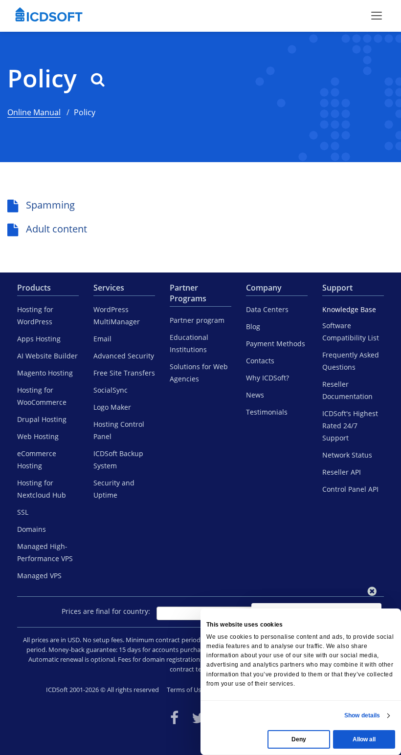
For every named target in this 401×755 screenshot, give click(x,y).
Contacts (260, 360)
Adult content (56, 228)
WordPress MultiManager (116, 315)
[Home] (49, 15)
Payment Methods (275, 343)
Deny (298, 739)
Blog (253, 326)
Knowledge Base (349, 309)
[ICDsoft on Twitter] (198, 718)
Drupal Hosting (42, 419)
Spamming (50, 204)
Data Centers (267, 309)
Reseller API (341, 472)
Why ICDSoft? (267, 377)
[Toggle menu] (376, 15)
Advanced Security (123, 355)
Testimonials (267, 412)
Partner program (197, 320)
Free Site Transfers (124, 373)
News (255, 394)
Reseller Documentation (347, 390)
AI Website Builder (47, 355)
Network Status (347, 455)
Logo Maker (112, 407)
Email (102, 338)
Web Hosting (38, 436)
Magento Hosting (45, 373)
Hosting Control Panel (118, 430)
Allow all (364, 739)
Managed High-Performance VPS (45, 552)
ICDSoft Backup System (118, 459)
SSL (22, 512)
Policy (45, 78)
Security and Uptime (113, 489)
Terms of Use (185, 689)
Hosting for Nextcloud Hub (41, 489)
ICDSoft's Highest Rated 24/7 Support (350, 425)
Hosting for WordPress (35, 315)
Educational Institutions (189, 343)
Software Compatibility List (350, 331)
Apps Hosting (39, 338)
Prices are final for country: (106, 611)
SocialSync (110, 390)
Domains (31, 529)
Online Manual (34, 112)
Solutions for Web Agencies (199, 372)
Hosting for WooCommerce (42, 396)
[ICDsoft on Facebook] (174, 718)
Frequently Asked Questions (350, 361)
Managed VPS (39, 575)
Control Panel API (350, 489)
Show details (362, 715)
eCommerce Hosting (36, 459)
